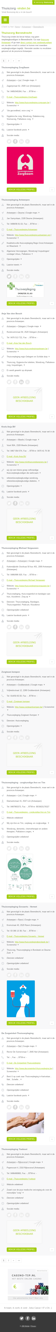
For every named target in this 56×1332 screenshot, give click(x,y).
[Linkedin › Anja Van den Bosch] (21, 382)
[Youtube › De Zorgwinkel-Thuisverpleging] (27, 1107)
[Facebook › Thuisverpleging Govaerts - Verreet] (15, 975)
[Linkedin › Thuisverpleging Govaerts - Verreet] (21, 975)
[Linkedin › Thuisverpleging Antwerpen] (21, 276)
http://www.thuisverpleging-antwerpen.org (32, 235)
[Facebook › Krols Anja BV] (15, 503)
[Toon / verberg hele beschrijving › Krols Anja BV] (31, 471)
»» (19, 61)
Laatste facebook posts (18, 130)
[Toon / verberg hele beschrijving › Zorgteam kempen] (31, 715)
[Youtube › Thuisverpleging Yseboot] (27, 1215)
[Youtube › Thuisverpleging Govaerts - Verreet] (27, 975)
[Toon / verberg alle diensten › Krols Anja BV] (31, 479)
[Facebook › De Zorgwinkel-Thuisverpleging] (15, 1107)
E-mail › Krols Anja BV (16, 456)
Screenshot (13, 105)
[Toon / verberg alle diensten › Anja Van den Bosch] (31, 364)
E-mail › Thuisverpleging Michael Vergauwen (26, 580)
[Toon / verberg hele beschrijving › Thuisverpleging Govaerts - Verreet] (31, 951)
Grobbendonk (24, 685)
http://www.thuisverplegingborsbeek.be (31, 942)
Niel (19, 1046)
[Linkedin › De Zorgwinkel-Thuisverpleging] (21, 1107)
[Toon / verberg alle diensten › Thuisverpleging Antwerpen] (31, 252)
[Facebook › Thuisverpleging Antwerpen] (15, 276)
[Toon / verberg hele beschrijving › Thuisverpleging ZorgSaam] (31, 110)
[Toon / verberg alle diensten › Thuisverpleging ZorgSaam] (31, 118)
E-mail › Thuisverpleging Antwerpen (22, 229)
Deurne (21, 213)
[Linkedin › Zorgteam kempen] (21, 737)
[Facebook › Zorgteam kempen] (15, 737)
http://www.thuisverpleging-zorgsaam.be (32, 102)
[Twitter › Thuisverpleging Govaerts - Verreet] (9, 975)
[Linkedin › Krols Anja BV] (21, 503)
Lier (19, 80)
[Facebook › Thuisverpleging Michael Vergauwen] (15, 627)
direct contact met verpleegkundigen (36, 42)
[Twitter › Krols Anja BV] (9, 503)
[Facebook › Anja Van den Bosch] (15, 382)
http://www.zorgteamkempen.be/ (29, 707)
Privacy (33, 1326)
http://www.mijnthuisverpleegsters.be (31, 462)
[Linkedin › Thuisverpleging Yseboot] (21, 1215)
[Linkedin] (33, 1318)
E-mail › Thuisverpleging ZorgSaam (22, 97)
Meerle (21, 440)
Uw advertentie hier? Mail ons (28, 1298)
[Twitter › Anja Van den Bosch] (9, 382)
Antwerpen (11, 80)
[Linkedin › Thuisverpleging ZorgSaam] (21, 141)
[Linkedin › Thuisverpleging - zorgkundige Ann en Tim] (21, 848)
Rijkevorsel (23, 1162)
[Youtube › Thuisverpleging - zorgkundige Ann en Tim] (27, 848)
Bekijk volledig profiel (22, 189)
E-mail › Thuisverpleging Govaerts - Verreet (25, 936)
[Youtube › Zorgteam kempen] (27, 737)
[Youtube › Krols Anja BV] (27, 503)
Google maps (30, 80)
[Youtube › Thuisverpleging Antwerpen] (27, 276)
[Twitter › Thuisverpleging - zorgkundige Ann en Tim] (9, 848)
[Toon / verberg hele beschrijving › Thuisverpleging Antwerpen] (31, 244)
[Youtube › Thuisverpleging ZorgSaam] (27, 141)
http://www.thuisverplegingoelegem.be (31, 349)
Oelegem (22, 326)
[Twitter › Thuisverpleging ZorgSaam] (9, 141)
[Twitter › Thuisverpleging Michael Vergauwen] (9, 627)
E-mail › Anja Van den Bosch (19, 343)
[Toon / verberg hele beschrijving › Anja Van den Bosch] (31, 356)
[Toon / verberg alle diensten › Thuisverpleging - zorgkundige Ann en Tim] (31, 830)
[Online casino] (28, 1270)
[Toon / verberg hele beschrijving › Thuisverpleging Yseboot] (31, 1191)
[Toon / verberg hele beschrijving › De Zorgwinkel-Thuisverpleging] (31, 1078)
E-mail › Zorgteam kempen (18, 701)
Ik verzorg (43, 2)
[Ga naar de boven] (52, 190)
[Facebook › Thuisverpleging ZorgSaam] (15, 141)
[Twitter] (21, 1318)
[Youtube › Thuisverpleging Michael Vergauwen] (27, 627)
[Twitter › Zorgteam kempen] (9, 737)
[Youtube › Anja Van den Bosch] (27, 382)
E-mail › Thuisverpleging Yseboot (21, 1179)
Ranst (20, 920)
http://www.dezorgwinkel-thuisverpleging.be (33, 1068)
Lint (19, 795)
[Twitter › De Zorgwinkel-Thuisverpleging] (9, 1107)
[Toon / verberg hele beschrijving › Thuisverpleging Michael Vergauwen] (31, 595)
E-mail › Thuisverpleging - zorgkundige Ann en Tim (28, 812)
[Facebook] (27, 1318)
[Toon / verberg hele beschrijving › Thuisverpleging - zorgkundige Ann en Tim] (31, 823)
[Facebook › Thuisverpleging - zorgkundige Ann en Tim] (15, 848)
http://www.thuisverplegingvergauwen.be (32, 586)
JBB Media (25, 1326)
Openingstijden (14, 124)
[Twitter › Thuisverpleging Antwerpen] (9, 276)
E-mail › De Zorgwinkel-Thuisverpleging (23, 1063)
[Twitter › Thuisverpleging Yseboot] (9, 1215)
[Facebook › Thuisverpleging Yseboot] (15, 1215)
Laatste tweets (14, 265)
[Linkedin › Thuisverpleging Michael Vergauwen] (21, 627)
